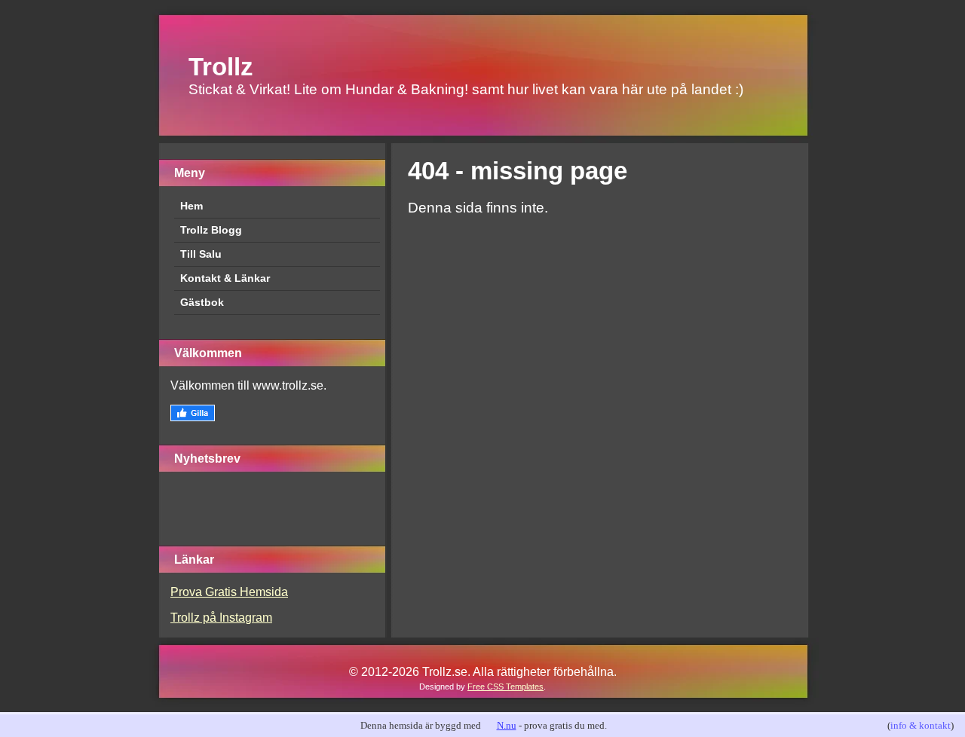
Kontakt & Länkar (225, 278)
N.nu (506, 725)
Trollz (220, 67)
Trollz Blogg (211, 230)
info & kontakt (920, 725)
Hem (191, 206)
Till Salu (201, 254)
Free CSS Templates (505, 686)
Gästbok (202, 302)
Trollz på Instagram (221, 617)
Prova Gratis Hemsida (229, 592)
